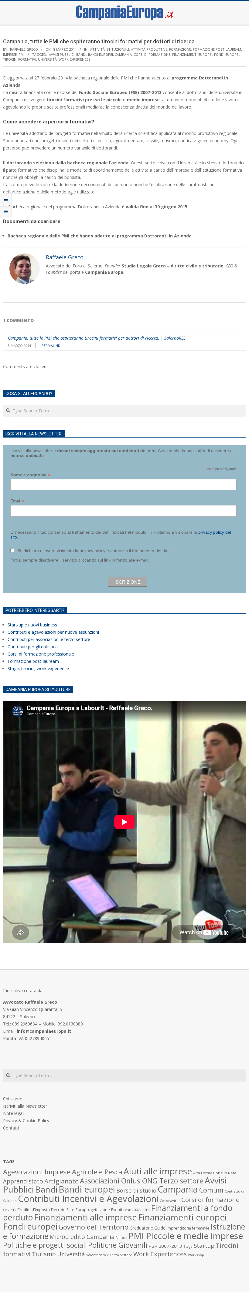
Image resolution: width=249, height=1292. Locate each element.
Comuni (211, 1190)
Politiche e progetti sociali (45, 1245)
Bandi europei (100, 54)
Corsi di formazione (152, 54)
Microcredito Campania (81, 1237)
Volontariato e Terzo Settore (109, 1255)
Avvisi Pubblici (61, 54)
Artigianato (61, 1181)
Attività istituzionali (109, 49)
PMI (22, 54)
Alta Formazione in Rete (215, 1173)
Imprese (10, 54)
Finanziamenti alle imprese (85, 1217)
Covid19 (9, 1209)
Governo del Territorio (93, 1227)
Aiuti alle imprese (158, 1171)
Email (17, 501)
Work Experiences (74, 59)
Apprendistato (23, 1181)
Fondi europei (226, 54)
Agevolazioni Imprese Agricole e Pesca (62, 1171)
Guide (159, 1228)
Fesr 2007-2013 (136, 1209)
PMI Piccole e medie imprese (185, 1235)
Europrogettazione (93, 1209)
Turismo (44, 1254)
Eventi (116, 1209)
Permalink (51, 345)
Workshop (196, 1255)
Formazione (180, 49)
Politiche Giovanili (117, 1245)
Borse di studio (136, 1190)
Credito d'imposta (33, 1209)
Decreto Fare (62, 1209)
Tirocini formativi (19, 59)
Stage (188, 1246)
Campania (123, 54)
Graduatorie (141, 1228)
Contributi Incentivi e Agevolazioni (88, 1199)
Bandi (81, 54)
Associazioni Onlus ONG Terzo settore (141, 1181)
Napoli (121, 1237)
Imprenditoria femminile (188, 1228)
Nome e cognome (30, 475)
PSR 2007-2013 (165, 1246)
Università (47, 59)
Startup (204, 1245)
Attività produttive (149, 49)
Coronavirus (170, 1200)
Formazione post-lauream (217, 49)
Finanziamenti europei (192, 54)
